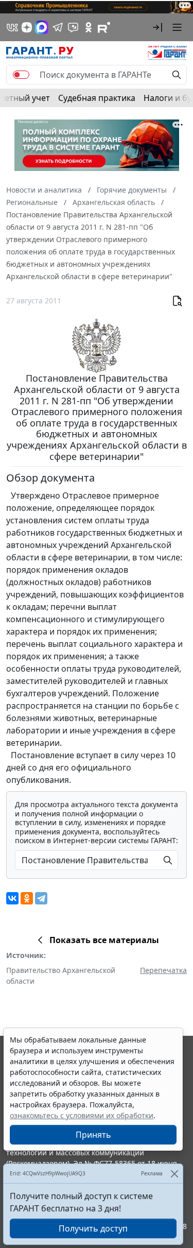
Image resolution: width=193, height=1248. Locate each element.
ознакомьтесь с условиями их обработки (81, 1115)
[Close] (174, 1173)
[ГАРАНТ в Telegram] (57, 27)
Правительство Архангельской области (60, 975)
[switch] (21, 75)
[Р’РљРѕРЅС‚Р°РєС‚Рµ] (12, 898)
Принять (93, 1134)
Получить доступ (93, 1228)
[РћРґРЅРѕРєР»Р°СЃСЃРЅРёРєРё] (27, 898)
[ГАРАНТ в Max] (41, 27)
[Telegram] (41, 898)
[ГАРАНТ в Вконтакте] (12, 27)
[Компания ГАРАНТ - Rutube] (104, 27)
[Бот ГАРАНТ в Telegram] (73, 27)
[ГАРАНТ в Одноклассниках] (88, 27)
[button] (157, 27)
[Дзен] (27, 27)
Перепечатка (163, 970)
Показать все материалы (104, 940)
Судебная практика (96, 98)
